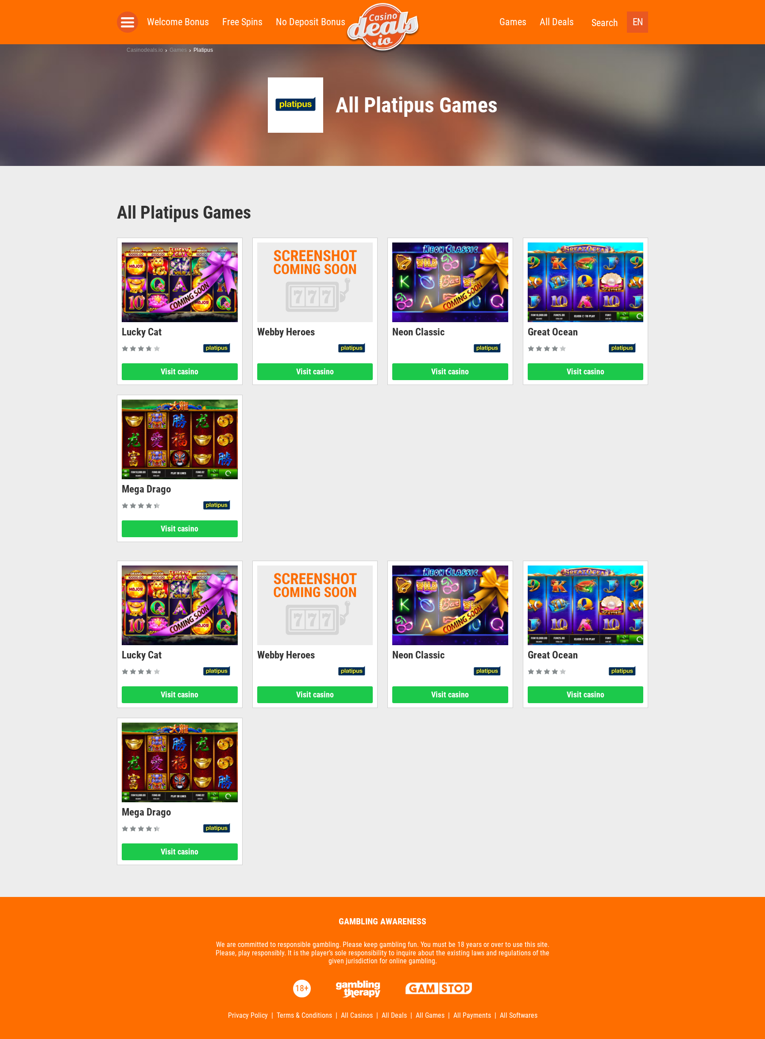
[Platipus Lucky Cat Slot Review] (180, 282)
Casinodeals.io (145, 50)
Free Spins (242, 21)
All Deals (557, 21)
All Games (430, 1016)
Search (604, 22)
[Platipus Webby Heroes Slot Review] (315, 282)
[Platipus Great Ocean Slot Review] (586, 282)
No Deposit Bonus (310, 21)
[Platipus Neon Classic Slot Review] (450, 282)
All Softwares (518, 1016)
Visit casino (179, 371)
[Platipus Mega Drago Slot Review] (180, 439)
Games (512, 21)
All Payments (472, 1016)
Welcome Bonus (178, 21)
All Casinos (357, 1016)
